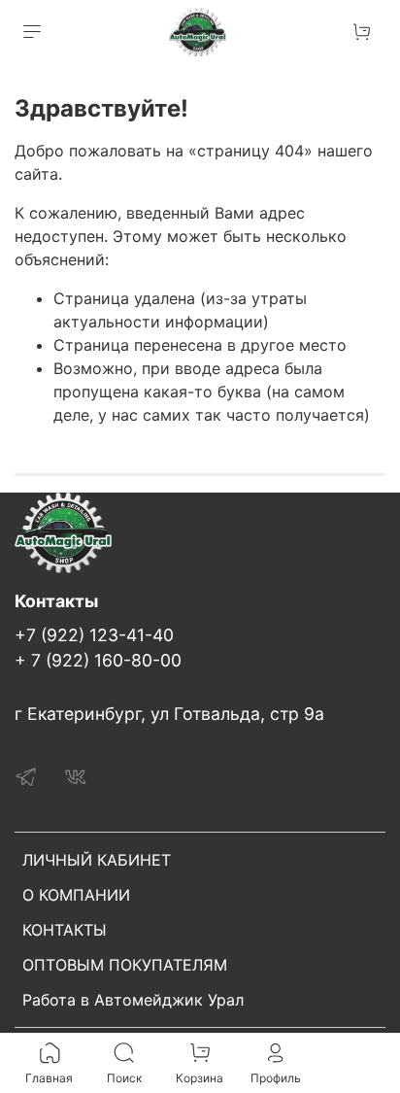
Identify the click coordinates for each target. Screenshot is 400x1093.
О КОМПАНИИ (76, 895)
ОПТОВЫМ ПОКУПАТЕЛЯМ (124, 964)
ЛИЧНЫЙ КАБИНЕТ (96, 860)
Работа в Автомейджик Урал (133, 999)
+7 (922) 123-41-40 (94, 635)
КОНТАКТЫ (64, 929)
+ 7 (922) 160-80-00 (98, 660)
